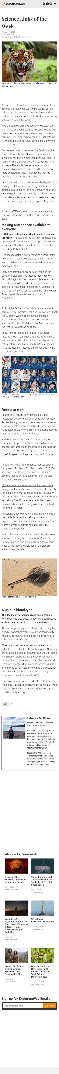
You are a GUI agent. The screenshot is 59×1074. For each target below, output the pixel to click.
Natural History (7, 37)
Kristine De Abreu (11, 890)
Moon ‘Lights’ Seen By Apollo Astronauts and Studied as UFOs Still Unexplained (42, 880)
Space (29, 37)
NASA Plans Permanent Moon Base (42, 920)
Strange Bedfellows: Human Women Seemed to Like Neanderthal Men (15, 970)
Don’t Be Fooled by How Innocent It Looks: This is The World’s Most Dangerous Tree (40, 971)
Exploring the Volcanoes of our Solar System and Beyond (16, 879)
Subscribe (49, 1005)
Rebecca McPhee (8, 34)
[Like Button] (5, 704)
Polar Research (19, 37)
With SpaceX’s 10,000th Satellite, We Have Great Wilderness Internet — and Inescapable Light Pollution (16, 926)
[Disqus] (29, 810)
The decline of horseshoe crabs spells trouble (27, 615)
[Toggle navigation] (54, 4)
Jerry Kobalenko (37, 893)
